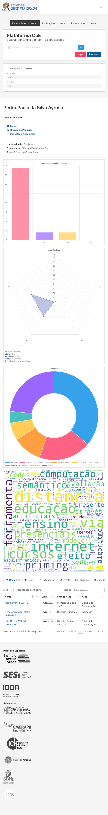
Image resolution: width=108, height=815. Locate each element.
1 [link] (80, 631)
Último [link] (100, 631)
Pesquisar (94, 54)
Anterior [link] (72, 631)
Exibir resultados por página (22, 589)
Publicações (48, 603)
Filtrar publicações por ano (21, 69)
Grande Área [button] (64, 596)
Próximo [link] (89, 631)
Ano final (10, 82)
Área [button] (84, 596)
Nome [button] (8, 596)
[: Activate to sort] (37, 597)
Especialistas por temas (25, 23)
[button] (101, 7)
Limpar (80, 54)
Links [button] (45, 596)
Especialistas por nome (83, 23)
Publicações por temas (54, 23)
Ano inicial (11, 73)
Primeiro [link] (60, 631)
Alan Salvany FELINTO (16, 602)
